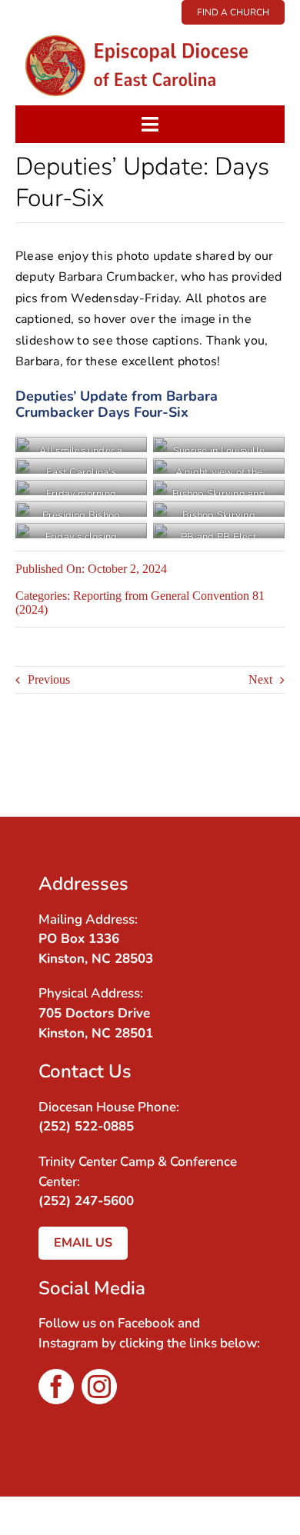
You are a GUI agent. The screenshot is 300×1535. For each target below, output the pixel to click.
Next (260, 679)
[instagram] (99, 1386)
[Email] (252, 777)
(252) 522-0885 (86, 1126)
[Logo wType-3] (149, 30)
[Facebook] (252, 756)
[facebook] (56, 1386)
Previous (49, 679)
